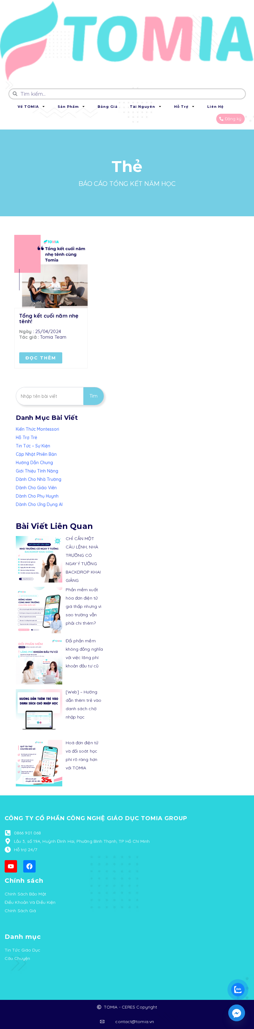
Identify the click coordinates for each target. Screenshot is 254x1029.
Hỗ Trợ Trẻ (26, 437)
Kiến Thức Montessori (37, 429)
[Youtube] (11, 866)
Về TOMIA (28, 106)
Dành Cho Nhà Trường (38, 479)
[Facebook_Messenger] (236, 1013)
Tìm (94, 396)
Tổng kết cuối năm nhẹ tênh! (48, 318)
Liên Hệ (215, 106)
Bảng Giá (107, 106)
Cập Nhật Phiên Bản (36, 454)
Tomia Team (53, 337)
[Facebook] (29, 866)
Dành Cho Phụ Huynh (37, 496)
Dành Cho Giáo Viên (36, 487)
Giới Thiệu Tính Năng (37, 471)
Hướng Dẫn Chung (34, 462)
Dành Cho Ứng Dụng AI (39, 504)
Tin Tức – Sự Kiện (33, 446)
